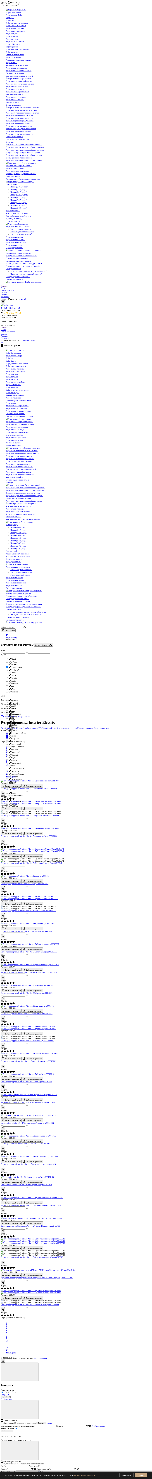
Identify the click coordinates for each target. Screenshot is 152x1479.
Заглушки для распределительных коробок (23, 152)
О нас (3, 288)
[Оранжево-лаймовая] (16, 1392)
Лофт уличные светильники (17, 23)
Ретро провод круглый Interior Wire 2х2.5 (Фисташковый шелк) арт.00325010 (32, 1257)
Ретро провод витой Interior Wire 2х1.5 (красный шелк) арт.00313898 (28, 1164)
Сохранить (5, 1395)
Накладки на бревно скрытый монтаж (21, 256)
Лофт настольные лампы (16, 26)
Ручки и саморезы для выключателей (21, 129)
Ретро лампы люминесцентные (18, 71)
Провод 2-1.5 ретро (18, 190)
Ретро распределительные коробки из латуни (24, 155)
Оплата (4, 292)
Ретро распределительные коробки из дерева (24, 160)
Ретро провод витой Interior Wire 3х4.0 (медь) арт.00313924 (24, 884)
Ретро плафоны (12, 34)
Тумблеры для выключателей (18, 139)
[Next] (7, 774)
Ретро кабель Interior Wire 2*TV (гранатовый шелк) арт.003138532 (27, 1123)
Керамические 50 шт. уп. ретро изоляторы (23, 179)
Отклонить (126, 1475)
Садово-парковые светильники (18, 60)
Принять (141, 1475)
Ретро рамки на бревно (15, 240)
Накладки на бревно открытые (18, 253)
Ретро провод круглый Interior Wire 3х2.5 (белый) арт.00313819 (26, 1082)
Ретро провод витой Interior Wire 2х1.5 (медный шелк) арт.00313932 (28, 1061)
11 (6, 767)
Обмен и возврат (8, 290)
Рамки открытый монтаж (21, 234)
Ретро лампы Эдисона (15, 28)
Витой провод (12, 184)
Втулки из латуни (13, 176)
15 (7, 771)
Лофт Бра (10, 18)
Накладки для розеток (15, 279)
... (6, 769)
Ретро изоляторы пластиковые (18, 171)
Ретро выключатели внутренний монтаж (22, 113)
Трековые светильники (15, 73)
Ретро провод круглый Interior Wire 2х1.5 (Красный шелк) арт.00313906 (30, 815)
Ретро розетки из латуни (16, 89)
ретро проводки (40, 1358)
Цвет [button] (3, 696)
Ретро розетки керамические (17, 92)
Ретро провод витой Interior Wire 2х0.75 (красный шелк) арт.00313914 (29, 972)
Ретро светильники (14, 57)
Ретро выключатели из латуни (18, 123)
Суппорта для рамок (14, 248)
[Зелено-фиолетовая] (6, 1392)
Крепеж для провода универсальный (21, 174)
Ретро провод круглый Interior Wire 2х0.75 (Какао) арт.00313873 (26, 993)
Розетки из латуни (13, 102)
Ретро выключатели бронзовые (18, 131)
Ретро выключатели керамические (20, 118)
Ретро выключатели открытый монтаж (22, 110)
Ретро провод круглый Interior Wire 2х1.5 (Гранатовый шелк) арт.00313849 (31, 1205)
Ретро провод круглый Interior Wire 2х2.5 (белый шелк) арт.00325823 (28, 911)
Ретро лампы (11, 63)
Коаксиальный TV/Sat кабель (18, 213)
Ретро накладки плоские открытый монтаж (28, 271)
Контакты (5, 297)
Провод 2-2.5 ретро (18, 192)
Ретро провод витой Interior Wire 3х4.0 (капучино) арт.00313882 (26, 1014)
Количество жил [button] (7, 712)
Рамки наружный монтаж (21, 229)
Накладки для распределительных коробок (23, 266)
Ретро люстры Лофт (14, 15)
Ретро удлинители (13, 221)
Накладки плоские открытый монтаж (26, 274)
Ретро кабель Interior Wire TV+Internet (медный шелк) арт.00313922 (28, 1102)
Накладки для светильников (17, 258)
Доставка (4, 295)
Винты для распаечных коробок (19, 158)
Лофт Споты (11, 20)
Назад (49, 1423)
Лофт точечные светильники (18, 49)
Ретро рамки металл (14, 245)
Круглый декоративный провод (19, 216)
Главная (4, 286)
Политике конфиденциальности (84, 1475)
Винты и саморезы (13, 105)
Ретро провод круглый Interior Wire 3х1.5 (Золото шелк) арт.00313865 (29, 952)
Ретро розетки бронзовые (16, 97)
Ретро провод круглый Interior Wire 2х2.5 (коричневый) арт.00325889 (29, 788)
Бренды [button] (4, 655)
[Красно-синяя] (9, 1392)
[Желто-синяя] (2, 1392)
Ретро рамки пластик (14, 237)
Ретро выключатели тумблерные (19, 126)
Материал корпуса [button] (8, 704)
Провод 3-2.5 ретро (18, 200)
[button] (4, 1399)
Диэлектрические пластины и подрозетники (24, 263)
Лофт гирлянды (12, 52)
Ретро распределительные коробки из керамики (25, 147)
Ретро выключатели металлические (20, 134)
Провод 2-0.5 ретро (18, 208)
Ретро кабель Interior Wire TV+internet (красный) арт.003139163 (26, 1185)
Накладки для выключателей (18, 277)
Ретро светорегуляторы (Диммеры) (20, 121)
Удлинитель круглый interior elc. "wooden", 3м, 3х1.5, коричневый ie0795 (30, 1226)
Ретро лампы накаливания (17, 68)
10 (7, 765)
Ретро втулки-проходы (15, 168)
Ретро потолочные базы (15, 41)
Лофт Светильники (14, 12)
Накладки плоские (13, 269)
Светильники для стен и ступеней (20, 76)
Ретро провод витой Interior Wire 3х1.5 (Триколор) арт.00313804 (26, 931)
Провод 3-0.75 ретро (19, 195)
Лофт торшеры (12, 47)
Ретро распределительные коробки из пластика (25, 150)
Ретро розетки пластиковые (17, 86)
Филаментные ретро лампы (17, 65)
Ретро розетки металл (15, 100)
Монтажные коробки (14, 94)
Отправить (41, 1423)
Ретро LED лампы (13, 44)
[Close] (19, 1372)
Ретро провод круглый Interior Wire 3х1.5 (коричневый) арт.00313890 (29, 836)
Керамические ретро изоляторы (19, 166)
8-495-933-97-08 (10, 307)
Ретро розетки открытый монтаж (19, 81)
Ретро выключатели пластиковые (19, 115)
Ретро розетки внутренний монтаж (20, 84)
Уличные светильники (15, 55)
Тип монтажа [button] (6, 700)
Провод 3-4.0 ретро (18, 203)
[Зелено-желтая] (13, 1392)
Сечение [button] (4, 708)
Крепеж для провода (14, 219)
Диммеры (10, 142)
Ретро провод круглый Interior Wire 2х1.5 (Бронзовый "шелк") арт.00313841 (31, 863)
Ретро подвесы (12, 36)
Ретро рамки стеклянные (16, 242)
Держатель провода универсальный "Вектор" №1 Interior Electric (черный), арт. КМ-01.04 (37, 1278)
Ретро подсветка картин (16, 31)
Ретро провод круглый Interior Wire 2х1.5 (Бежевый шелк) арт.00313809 (30, 1305)
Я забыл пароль (98, 1426)
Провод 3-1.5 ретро (18, 197)
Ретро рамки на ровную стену (18, 226)
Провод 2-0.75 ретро (19, 187)
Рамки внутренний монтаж (22, 232)
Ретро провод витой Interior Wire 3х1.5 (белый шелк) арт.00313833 (27, 1144)
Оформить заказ (28, 340)
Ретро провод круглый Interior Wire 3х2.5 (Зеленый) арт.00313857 (27, 1041)
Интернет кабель (13, 211)
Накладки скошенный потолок (18, 261)
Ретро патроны (12, 39)
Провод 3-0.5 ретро (18, 205)
